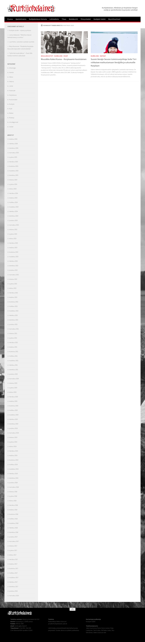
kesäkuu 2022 (13, 297)
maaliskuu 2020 (13, 415)
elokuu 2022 (12, 288)
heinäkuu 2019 (13, 451)
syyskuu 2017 (13, 550)
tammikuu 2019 (13, 478)
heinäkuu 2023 (13, 243)
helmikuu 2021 (13, 365)
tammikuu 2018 (13, 532)
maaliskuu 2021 (13, 360)
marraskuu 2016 (14, 596)
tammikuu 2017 (13, 586)
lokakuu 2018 (13, 492)
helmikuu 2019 (13, 473)
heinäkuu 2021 (13, 342)
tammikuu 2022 (13, 320)
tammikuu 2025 (13, 175)
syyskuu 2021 (13, 338)
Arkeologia (12, 68)
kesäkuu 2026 (13, 139)
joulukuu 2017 (13, 537)
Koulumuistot (47, 56)
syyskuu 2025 (13, 157)
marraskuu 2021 (14, 329)
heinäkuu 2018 (13, 505)
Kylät (66, 56)
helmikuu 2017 (13, 582)
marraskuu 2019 (14, 433)
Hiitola (11, 77)
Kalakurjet (12, 90)
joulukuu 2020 (13, 374)
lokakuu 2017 (13, 546)
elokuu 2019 (12, 446)
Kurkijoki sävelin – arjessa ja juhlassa (20, 30)
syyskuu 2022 (13, 284)
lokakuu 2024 (13, 180)
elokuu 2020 (12, 392)
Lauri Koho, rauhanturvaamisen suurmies (21, 42)
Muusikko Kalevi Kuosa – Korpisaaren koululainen (64, 59)
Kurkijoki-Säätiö (100, 19)
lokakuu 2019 (13, 437)
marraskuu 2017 (14, 541)
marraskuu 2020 (14, 379)
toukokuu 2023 (13, 252)
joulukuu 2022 (13, 270)
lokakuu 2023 (13, 229)
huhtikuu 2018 (13, 519)
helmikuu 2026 (13, 144)
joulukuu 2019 (13, 428)
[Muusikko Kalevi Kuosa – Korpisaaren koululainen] (64, 42)
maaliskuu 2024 (13, 207)
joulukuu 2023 (13, 220)
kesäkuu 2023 (13, 247)
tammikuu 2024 (13, 216)
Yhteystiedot (86, 19)
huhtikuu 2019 (13, 464)
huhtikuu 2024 (13, 202)
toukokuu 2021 (13, 351)
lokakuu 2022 (13, 279)
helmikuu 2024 (13, 211)
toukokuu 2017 (13, 568)
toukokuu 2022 (13, 302)
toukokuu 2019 (13, 460)
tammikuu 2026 (13, 148)
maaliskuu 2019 (13, 469)
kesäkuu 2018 (13, 510)
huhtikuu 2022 (13, 306)
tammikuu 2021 (13, 370)
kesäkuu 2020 (13, 401)
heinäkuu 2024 (13, 193)
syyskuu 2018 (13, 496)
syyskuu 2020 (13, 388)
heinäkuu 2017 (13, 559)
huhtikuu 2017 (13, 573)
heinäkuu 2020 (13, 397)
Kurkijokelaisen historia (38, 19)
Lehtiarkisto (54, 19)
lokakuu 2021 (13, 333)
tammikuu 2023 (13, 266)
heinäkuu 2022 (13, 293)
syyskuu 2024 (13, 184)
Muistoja (11, 118)
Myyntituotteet (114, 19)
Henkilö (11, 72)
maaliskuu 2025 (13, 171)
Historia (11, 81)
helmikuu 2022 (13, 315)
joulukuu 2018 (13, 483)
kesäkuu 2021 (13, 347)
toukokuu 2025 (13, 166)
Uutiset (11, 127)
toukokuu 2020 (13, 406)
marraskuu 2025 (14, 153)
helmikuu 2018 (13, 528)
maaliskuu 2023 (13, 257)
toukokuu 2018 (13, 514)
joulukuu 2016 (13, 591)
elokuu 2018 (12, 501)
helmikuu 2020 (13, 419)
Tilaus (64, 19)
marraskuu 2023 (14, 225)
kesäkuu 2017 (13, 564)
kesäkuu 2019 (13, 455)
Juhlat (11, 86)
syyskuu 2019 (13, 442)
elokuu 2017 (12, 555)
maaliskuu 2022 (13, 311)
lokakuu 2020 (13, 383)
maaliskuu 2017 (13, 577)
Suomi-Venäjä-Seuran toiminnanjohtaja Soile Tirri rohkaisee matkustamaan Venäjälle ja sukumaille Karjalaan (113, 62)
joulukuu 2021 (13, 324)
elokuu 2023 (12, 238)
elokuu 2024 (12, 189)
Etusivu (10, 19)
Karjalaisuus (12, 95)
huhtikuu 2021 (13, 356)
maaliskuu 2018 (13, 523)
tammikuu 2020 (13, 424)
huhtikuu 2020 (13, 410)
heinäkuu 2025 (13, 162)
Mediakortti (73, 19)
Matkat (103, 56)
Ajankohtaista (21, 19)
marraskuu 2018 (14, 487)
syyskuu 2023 (13, 234)
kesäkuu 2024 (13, 198)
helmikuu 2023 (13, 261)
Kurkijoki (58, 56)
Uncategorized (13, 122)
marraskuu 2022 (14, 275)
